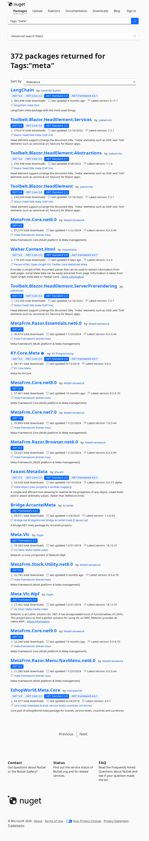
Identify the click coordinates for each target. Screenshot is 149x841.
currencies (85, 705)
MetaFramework (74, 220)
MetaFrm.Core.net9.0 (34, 631)
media (36, 550)
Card (64, 264)
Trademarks (16, 826)
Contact (15, 762)
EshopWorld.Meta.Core (35, 690)
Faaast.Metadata (29, 471)
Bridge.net (20, 520)
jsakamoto (105, 120)
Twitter (56, 264)
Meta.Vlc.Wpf (25, 594)
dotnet (40, 235)
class (32, 487)
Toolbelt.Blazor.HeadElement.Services (51, 119)
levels (62, 705)
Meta (84, 264)
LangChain (22, 90)
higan (40, 535)
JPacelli (59, 472)
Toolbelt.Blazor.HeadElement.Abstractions (56, 153)
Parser (18, 264)
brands (44, 705)
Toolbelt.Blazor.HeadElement (42, 186)
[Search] (135, 21)
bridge (50, 520)
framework (28, 235)
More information (73, 276)
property (41, 487)
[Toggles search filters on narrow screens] (135, 36)
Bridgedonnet (36, 520)
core (16, 705)
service (53, 705)
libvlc (21, 550)
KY (15, 368)
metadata (33, 705)
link (51, 135)
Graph (42, 264)
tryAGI (57, 90)
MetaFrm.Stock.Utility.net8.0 (42, 564)
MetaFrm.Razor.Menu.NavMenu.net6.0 (53, 660)
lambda (54, 487)
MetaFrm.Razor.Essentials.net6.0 (46, 323)
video (44, 550)
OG (49, 264)
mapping (65, 487)
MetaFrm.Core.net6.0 (34, 219)
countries (72, 705)
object (25, 487)
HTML (26, 264)
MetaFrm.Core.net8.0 (34, 382)
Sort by (16, 81)
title (31, 135)
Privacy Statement (116, 821)
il (48, 487)
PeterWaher (69, 249)
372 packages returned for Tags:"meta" (58, 60)
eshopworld (74, 690)
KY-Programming (62, 353)
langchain (20, 105)
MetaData (74, 264)
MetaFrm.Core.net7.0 (34, 412)
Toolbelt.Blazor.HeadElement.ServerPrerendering (64, 286)
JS (74, 520)
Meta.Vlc (20, 534)
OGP (45, 135)
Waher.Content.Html (33, 249)
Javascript (82, 520)
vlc (15, 550)
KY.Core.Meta (25, 353)
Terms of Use (54, 821)
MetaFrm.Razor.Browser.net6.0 (44, 442)
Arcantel (68, 505)
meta (30, 105)
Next (83, 734)
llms (36, 105)
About (38, 821)
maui (48, 235)
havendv (47, 90)
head (26, 135)
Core (21, 368)
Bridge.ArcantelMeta (33, 505)
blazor (18, 135)
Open (34, 264)
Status (59, 762)
